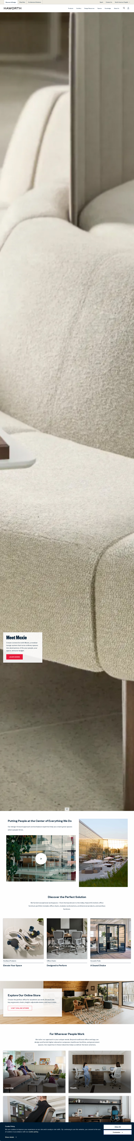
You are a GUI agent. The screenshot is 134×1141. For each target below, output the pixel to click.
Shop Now (22, 2)
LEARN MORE (14, 657)
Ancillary (78, 8)
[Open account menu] (128, 8)
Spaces (100, 8)
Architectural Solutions (34, 2)
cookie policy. (34, 1132)
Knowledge (108, 8)
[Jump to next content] (67, 809)
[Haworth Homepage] (16, 8)
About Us (116, 8)
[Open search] (124, 8)
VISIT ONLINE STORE (20, 1008)
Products (70, 8)
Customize (116, 1132)
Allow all (118, 1127)
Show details (9, 1137)
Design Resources (89, 8)
